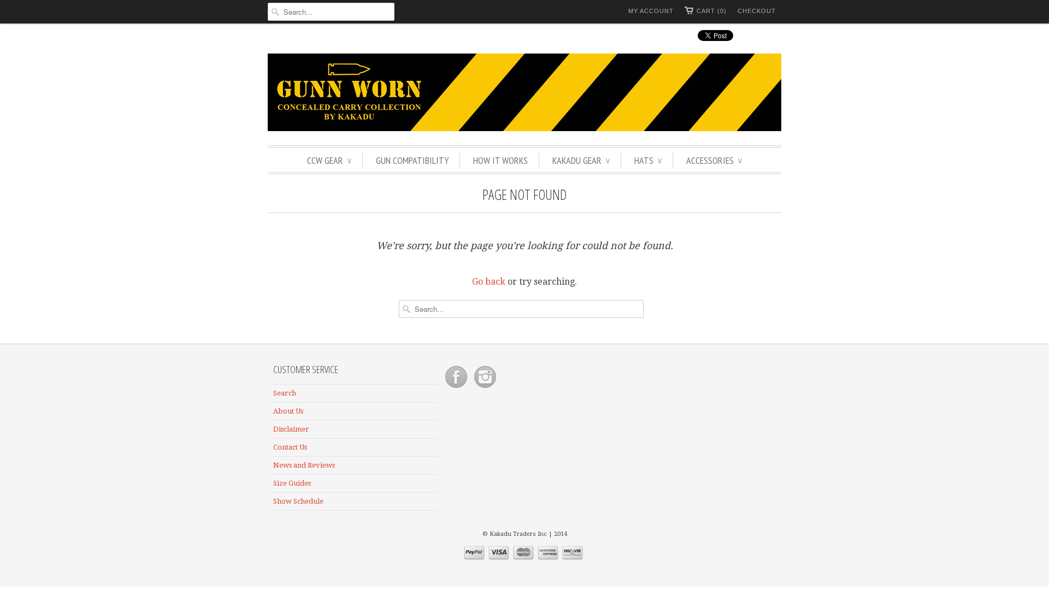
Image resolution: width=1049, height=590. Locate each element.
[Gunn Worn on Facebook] (457, 388)
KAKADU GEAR (581, 160)
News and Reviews (304, 465)
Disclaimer (291, 429)
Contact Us (290, 447)
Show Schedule (298, 501)
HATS (648, 160)
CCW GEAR (329, 160)
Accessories (714, 160)
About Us (288, 411)
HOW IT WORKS (500, 160)
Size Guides (292, 483)
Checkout (757, 11)
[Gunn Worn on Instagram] (485, 388)
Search (284, 393)
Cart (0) (712, 11)
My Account (651, 11)
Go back (488, 281)
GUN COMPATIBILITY (412, 160)
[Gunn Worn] (524, 94)
